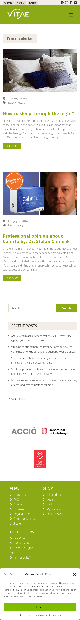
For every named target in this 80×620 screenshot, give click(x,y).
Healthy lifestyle (16, 102)
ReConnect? (21, 543)
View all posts (16, 399)
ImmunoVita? (22, 557)
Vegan (51, 499)
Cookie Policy (23, 615)
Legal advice (22, 514)
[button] (74, 574)
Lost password (56, 514)
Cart (49, 504)
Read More (12, 146)
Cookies (19, 509)
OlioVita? (19, 538)
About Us (20, 495)
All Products (54, 495)
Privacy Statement (41, 615)
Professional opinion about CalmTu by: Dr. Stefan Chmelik (36, 238)
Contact (19, 504)
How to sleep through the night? (38, 113)
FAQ (16, 499)
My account (54, 509)
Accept (40, 607)
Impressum (58, 615)
